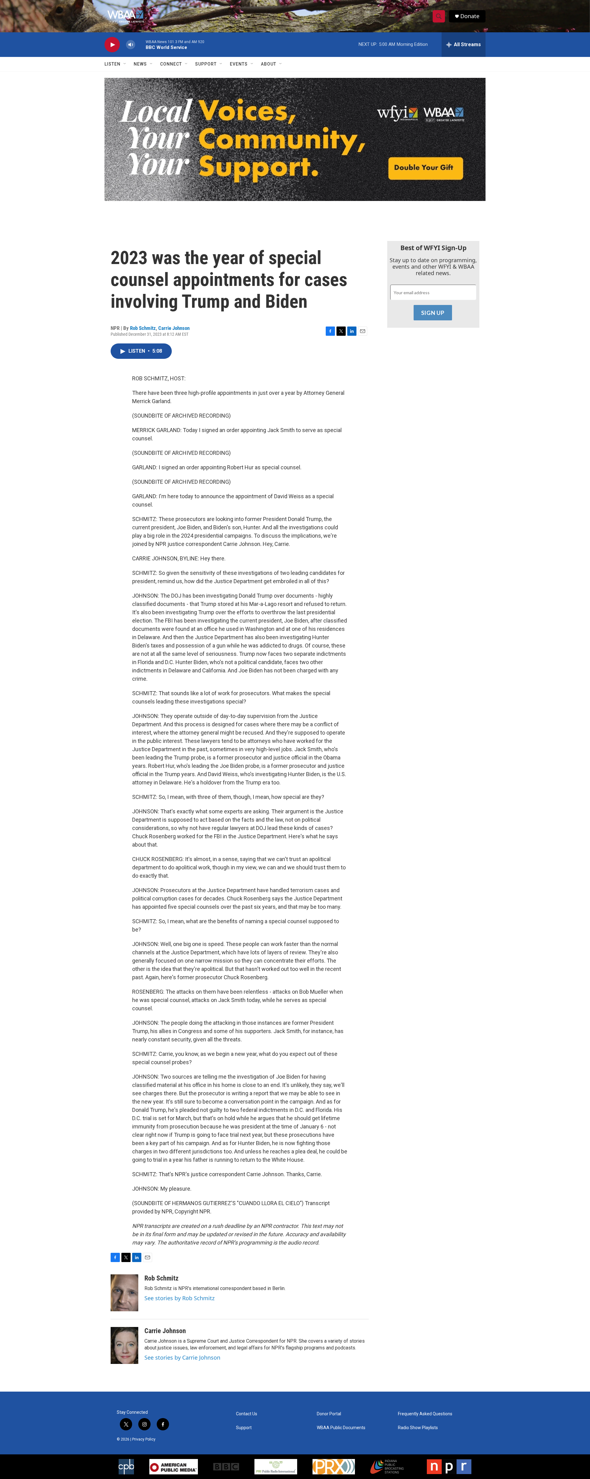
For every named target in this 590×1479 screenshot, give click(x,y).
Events (239, 64)
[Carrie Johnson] (124, 1345)
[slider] (140, 44)
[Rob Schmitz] (124, 1292)
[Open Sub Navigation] (125, 64)
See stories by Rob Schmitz (179, 1298)
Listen (112, 64)
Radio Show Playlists (418, 1427)
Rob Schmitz (143, 328)
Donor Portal (329, 1414)
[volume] (130, 45)
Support (206, 64)
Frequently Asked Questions (425, 1414)
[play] (112, 44)
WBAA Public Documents (341, 1427)
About (268, 64)
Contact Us (246, 1414)
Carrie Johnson (174, 328)
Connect (171, 64)
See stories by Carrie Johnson (182, 1357)
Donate (469, 16)
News (140, 64)
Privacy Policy (143, 1439)
